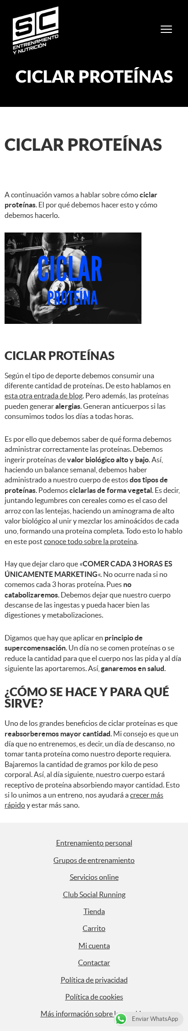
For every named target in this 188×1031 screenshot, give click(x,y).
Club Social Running (94, 894)
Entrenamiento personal (94, 843)
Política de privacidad (94, 980)
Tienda (94, 911)
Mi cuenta (94, 945)
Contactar (94, 962)
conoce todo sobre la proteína (90, 541)
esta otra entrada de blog (44, 395)
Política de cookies (94, 997)
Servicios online (94, 877)
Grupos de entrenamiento (94, 860)
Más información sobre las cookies (94, 1014)
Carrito (94, 928)
